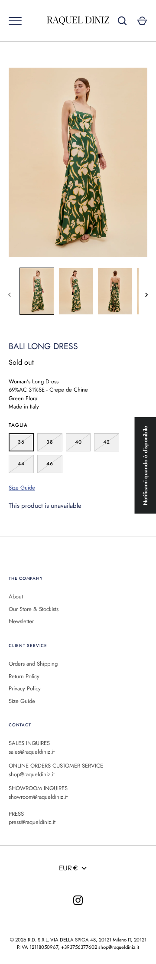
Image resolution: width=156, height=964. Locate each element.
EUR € (68, 868)
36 (21, 441)
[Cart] (142, 20)
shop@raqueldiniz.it (118, 947)
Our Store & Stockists (33, 609)
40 (78, 441)
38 (49, 441)
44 (21, 463)
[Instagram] (78, 900)
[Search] (122, 20)
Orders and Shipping (33, 664)
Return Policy (24, 676)
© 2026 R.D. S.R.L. (29, 939)
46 (49, 463)
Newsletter (21, 621)
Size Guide (22, 488)
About (16, 596)
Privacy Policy (25, 688)
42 (106, 441)
